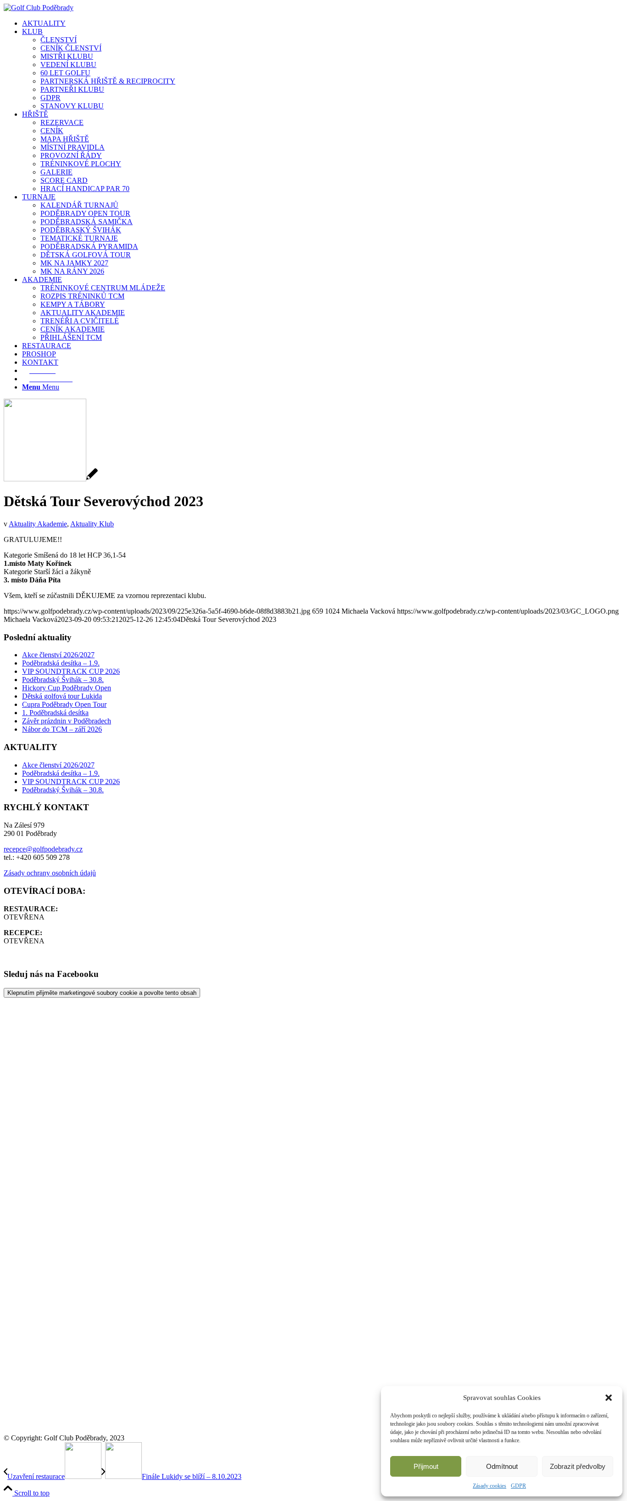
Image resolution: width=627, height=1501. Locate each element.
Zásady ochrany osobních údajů (50, 873)
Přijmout (426, 1466)
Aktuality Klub (92, 524)
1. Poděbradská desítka (55, 713)
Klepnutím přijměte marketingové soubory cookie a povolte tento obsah (101, 992)
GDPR (518, 1486)
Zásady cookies (489, 1486)
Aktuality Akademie (38, 524)
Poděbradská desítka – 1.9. (61, 663)
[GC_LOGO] (38, 7)
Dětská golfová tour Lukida (62, 696)
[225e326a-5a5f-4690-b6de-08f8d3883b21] (51, 479)
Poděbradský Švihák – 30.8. (63, 679)
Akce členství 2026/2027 (58, 655)
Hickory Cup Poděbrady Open (66, 688)
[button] (608, 1397)
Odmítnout (502, 1466)
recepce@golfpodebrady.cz (43, 849)
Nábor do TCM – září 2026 (62, 729)
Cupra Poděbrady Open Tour (64, 704)
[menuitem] (322, 23)
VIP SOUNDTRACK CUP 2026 (71, 671)
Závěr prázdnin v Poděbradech (66, 721)
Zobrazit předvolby (577, 1466)
